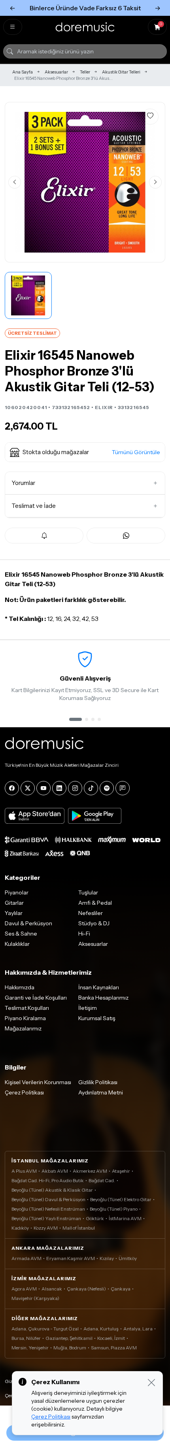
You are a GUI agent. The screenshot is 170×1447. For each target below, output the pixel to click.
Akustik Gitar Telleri (121, 72)
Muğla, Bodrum (69, 1348)
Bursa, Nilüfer (26, 1338)
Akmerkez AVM (90, 1171)
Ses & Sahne (21, 933)
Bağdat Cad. (102, 1180)
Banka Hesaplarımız (103, 997)
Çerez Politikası (24, 1092)
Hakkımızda (19, 987)
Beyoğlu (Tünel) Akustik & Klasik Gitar (52, 1190)
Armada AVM (26, 1258)
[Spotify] (107, 788)
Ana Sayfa (22, 72)
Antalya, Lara (138, 1329)
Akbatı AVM (55, 1171)
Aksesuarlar (56, 72)
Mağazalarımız (23, 1028)
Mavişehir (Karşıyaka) (35, 1298)
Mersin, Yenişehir (30, 1348)
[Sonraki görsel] (155, 182)
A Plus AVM (24, 1171)
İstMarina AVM (125, 1218)
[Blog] (122, 788)
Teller (85, 72)
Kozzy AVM (46, 1228)
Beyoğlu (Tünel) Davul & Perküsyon (48, 1199)
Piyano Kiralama (25, 1018)
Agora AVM (24, 1289)
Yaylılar (14, 913)
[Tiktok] (91, 788)
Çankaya (120, 1289)
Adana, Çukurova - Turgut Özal (45, 1329)
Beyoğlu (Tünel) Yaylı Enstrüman (46, 1218)
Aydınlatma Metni (100, 1092)
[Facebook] (12, 788)
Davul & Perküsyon (28, 923)
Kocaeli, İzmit (111, 1338)
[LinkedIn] (59, 788)
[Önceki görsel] (14, 182)
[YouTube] (43, 788)
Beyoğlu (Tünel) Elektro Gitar (120, 1199)
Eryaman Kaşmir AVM (70, 1258)
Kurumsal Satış (96, 1018)
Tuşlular (88, 892)
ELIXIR (104, 407)
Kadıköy (20, 1228)
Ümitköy (128, 1258)
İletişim (87, 1007)
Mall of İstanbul (78, 1228)
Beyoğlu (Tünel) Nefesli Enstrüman (48, 1209)
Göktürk (95, 1218)
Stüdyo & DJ (94, 923)
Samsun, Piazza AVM (114, 1348)
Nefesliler (90, 913)
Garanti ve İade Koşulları (36, 997)
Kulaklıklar (17, 943)
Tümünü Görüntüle (136, 452)
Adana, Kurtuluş (101, 1329)
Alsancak (52, 1289)
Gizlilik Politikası (97, 1082)
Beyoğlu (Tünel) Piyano (114, 1209)
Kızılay (107, 1258)
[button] (85, 452)
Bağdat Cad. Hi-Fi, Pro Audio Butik (47, 1180)
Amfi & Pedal (95, 902)
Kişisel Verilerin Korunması (38, 1082)
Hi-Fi (84, 933)
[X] (28, 788)
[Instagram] (75, 788)
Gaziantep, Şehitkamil (69, 1338)
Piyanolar (16, 892)
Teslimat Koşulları (27, 1007)
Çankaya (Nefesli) (86, 1289)
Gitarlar (14, 902)
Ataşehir (121, 1171)
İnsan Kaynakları (98, 987)
